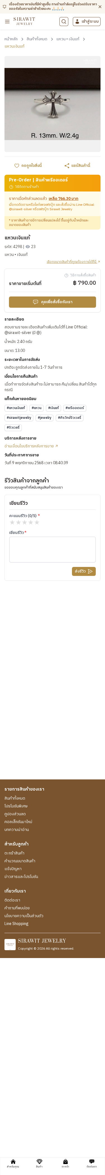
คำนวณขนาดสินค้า (19, 861)
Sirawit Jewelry (61, 209)
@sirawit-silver (20, 209)
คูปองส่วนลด (15, 814)
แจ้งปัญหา (13, 869)
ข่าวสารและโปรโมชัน (21, 877)
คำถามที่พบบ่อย (17, 908)
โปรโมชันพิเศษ (15, 806)
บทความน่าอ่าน (16, 830)
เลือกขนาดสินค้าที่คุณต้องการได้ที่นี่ (72, 262)
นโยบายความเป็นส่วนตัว (23, 916)
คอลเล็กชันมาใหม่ (18, 822)
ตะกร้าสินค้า (14, 853)
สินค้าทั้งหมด (14, 798)
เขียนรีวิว (16, 533)
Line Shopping (16, 924)
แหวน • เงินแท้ (15, 255)
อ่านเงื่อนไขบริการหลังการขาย (29, 446)
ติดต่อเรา (12, 900)
